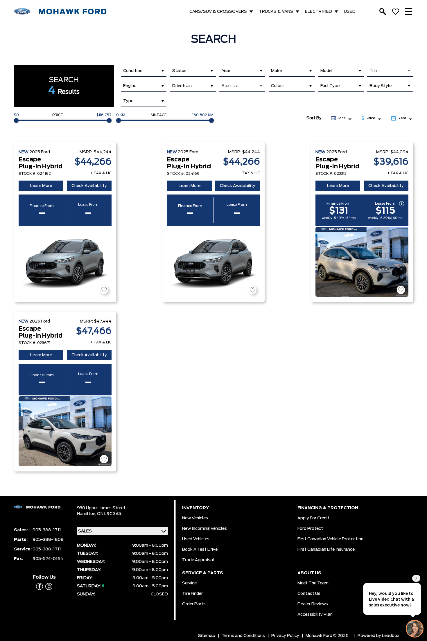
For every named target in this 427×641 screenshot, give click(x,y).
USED (350, 12)
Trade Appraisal (198, 560)
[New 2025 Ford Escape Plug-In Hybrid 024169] (213, 262)
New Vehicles (195, 518)
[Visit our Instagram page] (47, 586)
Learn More (41, 186)
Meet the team (313, 583)
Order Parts (194, 604)
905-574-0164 (48, 559)
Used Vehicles (195, 539)
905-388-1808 (48, 540)
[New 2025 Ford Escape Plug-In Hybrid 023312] (361, 262)
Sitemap (206, 636)
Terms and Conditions (243, 636)
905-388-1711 (47, 530)
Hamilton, (87, 514)
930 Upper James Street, (101, 508)
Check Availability (89, 186)
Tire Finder (192, 594)
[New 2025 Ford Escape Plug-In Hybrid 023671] (65, 431)
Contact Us (308, 594)
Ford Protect (310, 529)
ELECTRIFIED (318, 12)
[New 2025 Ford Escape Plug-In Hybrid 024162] (65, 262)
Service (189, 583)
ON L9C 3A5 (109, 514)
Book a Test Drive (200, 550)
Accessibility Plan (315, 615)
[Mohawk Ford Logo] (60, 12)
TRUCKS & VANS (276, 12)
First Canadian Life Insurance (326, 550)
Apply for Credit (313, 518)
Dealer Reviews (312, 604)
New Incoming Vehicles (204, 529)
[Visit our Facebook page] (39, 586)
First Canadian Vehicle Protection (330, 539)
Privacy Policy (285, 636)
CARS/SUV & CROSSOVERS (218, 12)
